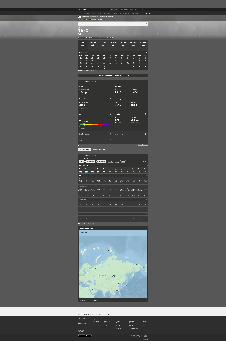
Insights (117, 327)
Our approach (106, 319)
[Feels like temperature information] (145, 86)
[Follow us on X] (131, 335)
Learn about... (135, 13)
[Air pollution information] (145, 134)
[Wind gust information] (110, 86)
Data (117, 324)
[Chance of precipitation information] (110, 98)
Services (131, 9)
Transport (118, 321)
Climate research (107, 322)
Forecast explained (143, 145)
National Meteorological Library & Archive (82, 323)
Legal (144, 322)
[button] (109, 251)
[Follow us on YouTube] (134, 335)
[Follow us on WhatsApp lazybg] (147, 335)
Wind (80, 161)
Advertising (118, 328)
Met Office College (81, 320)
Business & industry (120, 322)
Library (105, 327)
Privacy (144, 324)
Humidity (110, 161)
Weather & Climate (95, 317)
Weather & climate (114, 9)
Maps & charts (106, 13)
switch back (111, 16)
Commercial (131, 321)
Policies (144, 317)
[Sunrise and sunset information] (110, 134)
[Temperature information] (146, 199)
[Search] (146, 23)
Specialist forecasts (124, 13)
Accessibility (145, 319)
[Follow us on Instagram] (142, 335)
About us (137, 9)
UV (116, 161)
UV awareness (82, 128)
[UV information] (110, 114)
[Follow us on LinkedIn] (145, 335)
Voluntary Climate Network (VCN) (81, 331)
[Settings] (146, 13)
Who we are (131, 319)
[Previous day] (80, 81)
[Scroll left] (143, 53)
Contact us (131, 327)
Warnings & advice (96, 13)
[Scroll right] (146, 53)
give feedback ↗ (104, 16)
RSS (143, 325)
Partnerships (131, 325)
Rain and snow (100, 161)
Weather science (107, 321)
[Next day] (83, 81)
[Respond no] (129, 75)
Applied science (106, 324)
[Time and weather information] (146, 165)
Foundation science (107, 325)
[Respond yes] (125, 75)
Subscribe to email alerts (133, 328)
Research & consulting (120, 325)
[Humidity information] (145, 98)
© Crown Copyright (145, 339)
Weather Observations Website (82, 327)
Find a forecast (85, 13)
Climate (115, 13)
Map (101, 19)
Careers (142, 9)
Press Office (131, 322)
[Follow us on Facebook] (137, 335)
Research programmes (124, 9)
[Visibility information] (145, 114)
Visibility (123, 161)
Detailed (91, 19)
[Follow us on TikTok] (139, 335)
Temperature (89, 161)
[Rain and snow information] (146, 214)
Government (118, 319)
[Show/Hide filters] (147, 159)
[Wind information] (146, 175)
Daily (82, 19)
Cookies (144, 321)
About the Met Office (133, 317)
